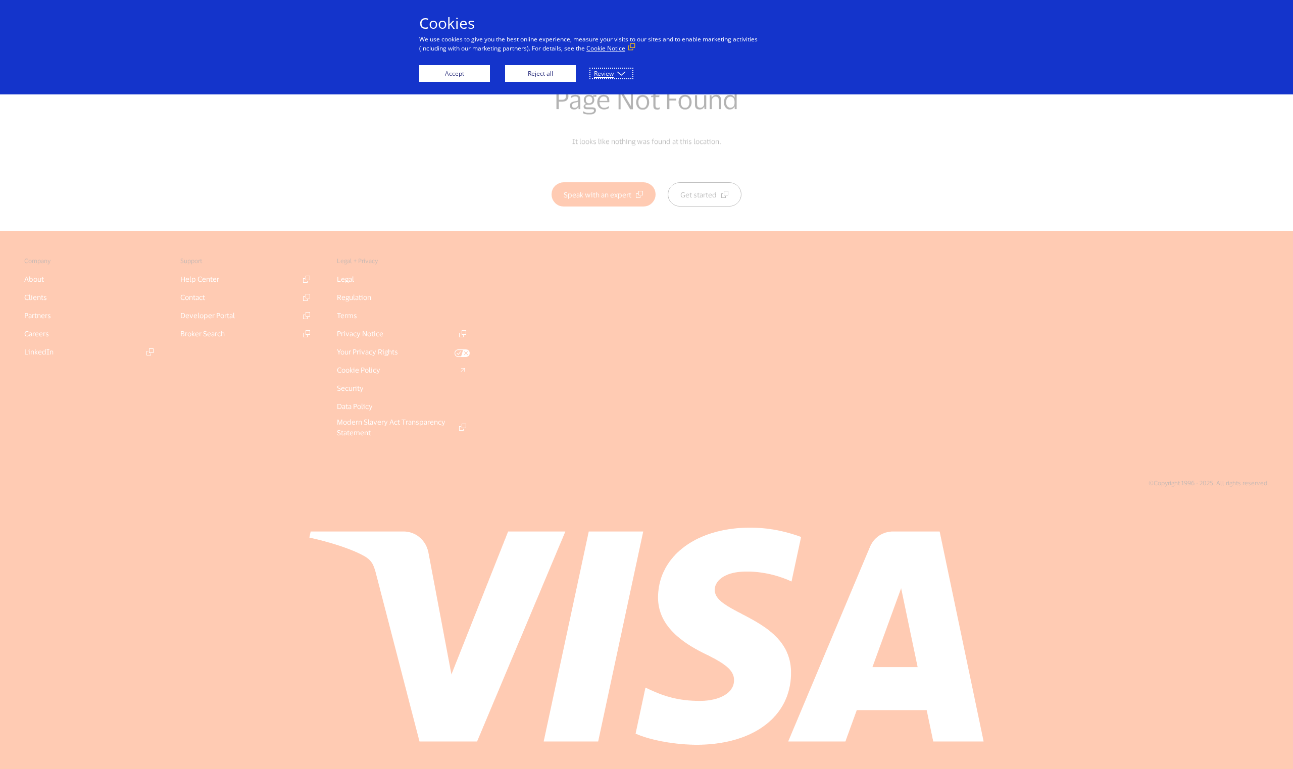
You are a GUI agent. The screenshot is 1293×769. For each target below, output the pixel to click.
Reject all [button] (540, 73)
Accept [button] (454, 73)
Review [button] (604, 73)
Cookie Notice (605, 48)
